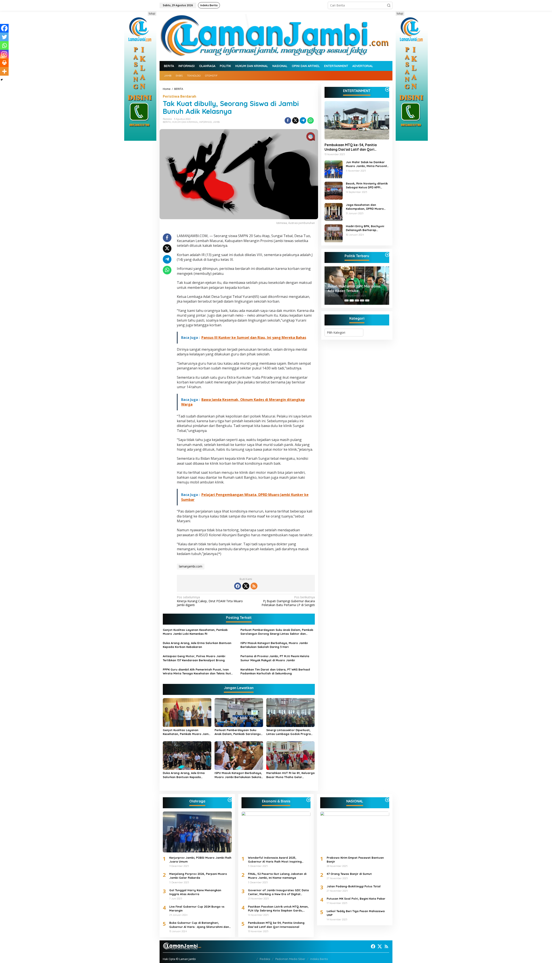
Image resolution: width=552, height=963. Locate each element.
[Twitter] (4, 37)
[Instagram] (4, 54)
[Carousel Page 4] (362, 300)
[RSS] (254, 586)
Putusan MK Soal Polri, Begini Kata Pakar (356, 898)
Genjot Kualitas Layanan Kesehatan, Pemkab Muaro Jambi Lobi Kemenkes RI (195, 631)
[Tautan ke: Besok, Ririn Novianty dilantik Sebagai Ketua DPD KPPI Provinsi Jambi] (334, 190)
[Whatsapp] (310, 120)
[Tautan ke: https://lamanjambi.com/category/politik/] (387, 254)
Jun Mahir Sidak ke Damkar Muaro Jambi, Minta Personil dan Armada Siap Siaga (366, 164)
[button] (388, 5)
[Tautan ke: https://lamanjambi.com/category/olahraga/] (229, 799)
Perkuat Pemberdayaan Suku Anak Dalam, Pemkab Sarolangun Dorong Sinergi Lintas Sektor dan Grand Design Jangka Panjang (276, 632)
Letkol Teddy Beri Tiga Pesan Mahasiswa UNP (356, 913)
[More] (4, 71)
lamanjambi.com (190, 566)
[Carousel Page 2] (352, 300)
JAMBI (216, 122)
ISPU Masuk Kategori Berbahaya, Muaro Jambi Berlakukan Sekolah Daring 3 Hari (274, 645)
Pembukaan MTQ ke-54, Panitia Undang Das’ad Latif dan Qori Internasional (351, 147)
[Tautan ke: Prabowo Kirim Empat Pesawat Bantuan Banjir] (354, 831)
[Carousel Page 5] (367, 300)
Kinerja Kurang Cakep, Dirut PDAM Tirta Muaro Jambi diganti (210, 601)
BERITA (167, 122)
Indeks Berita (319, 959)
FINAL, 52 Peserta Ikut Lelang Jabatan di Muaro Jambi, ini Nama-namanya (277, 875)
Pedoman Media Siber (290, 959)
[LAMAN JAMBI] (276, 35)
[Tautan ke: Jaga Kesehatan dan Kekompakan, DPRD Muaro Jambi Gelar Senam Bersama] (334, 211)
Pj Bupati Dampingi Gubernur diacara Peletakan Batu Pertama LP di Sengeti (288, 601)
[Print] (4, 62)
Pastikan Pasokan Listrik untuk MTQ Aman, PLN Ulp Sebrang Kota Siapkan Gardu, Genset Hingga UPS (278, 908)
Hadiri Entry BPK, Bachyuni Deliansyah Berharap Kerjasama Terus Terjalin (365, 228)
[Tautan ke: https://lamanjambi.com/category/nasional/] (387, 799)
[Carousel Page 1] (346, 300)
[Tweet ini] (295, 120)
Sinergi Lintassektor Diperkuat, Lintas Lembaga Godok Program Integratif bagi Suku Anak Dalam (289, 732)
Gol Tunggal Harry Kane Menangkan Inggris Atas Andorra (195, 892)
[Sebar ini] (288, 120)
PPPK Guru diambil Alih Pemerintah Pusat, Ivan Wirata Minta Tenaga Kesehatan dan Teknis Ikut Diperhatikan (197, 671)
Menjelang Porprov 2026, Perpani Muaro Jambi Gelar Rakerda (198, 875)
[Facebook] (4, 28)
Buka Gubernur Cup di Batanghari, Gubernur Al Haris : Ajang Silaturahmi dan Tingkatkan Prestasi (199, 925)
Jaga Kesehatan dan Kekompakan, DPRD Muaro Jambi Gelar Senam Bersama (367, 207)
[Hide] (1, 79)
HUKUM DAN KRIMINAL (185, 122)
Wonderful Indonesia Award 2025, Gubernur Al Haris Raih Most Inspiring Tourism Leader (275, 859)
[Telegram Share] (303, 120)
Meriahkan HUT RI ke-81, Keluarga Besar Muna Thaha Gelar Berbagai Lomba (290, 775)
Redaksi (265, 959)
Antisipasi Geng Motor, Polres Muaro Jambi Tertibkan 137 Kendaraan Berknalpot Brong (194, 658)
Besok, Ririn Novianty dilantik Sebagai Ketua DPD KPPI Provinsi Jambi (367, 185)
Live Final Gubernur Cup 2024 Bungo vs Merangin (196, 908)
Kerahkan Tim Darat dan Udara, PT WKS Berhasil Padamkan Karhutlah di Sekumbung (275, 671)
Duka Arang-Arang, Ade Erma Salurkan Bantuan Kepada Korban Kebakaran (197, 645)
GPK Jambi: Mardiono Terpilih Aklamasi (352, 288)
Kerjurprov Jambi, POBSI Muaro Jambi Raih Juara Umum (200, 859)
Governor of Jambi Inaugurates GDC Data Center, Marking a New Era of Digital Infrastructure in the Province (278, 892)
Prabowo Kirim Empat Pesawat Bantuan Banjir (355, 859)
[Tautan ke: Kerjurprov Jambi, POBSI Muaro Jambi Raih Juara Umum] (197, 831)
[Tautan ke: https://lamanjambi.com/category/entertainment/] (387, 89)
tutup (152, 13)
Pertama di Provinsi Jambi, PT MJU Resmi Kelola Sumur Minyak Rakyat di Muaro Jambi (274, 658)
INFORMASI (205, 122)
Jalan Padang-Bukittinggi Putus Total (354, 886)
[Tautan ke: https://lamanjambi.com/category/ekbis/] (308, 799)
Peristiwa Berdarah (179, 96)
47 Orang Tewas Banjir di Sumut (349, 873)
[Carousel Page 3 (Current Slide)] (357, 300)
